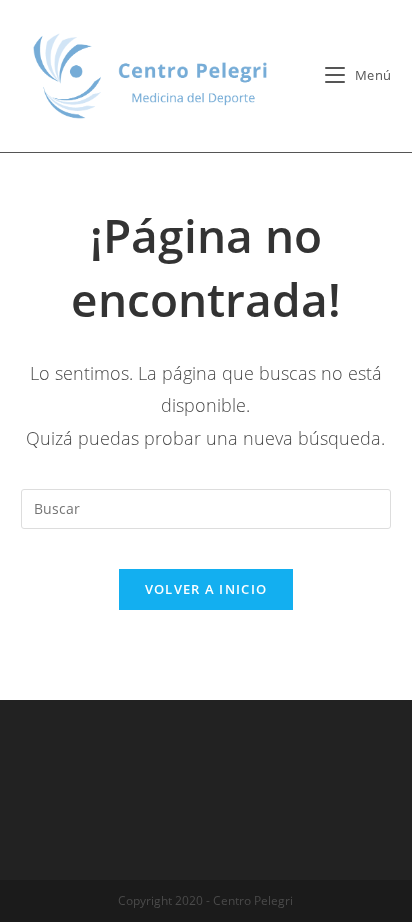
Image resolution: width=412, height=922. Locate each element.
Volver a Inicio (206, 589)
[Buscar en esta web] (206, 507)
